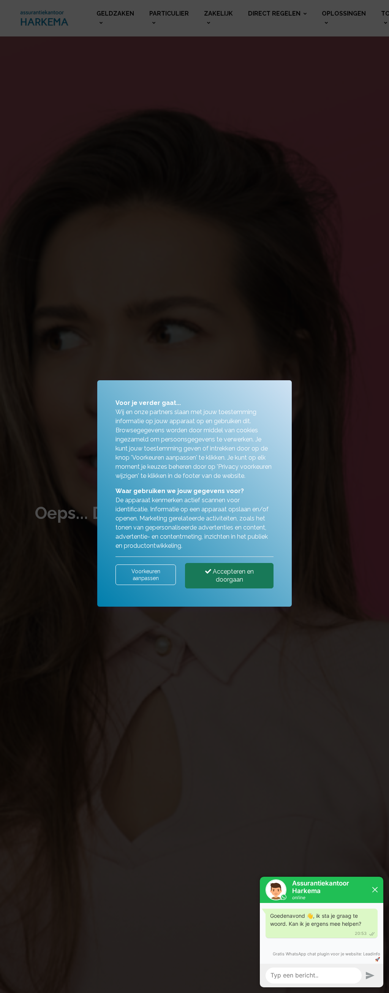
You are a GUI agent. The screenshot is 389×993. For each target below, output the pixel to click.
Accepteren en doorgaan (232, 575)
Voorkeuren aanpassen (145, 574)
